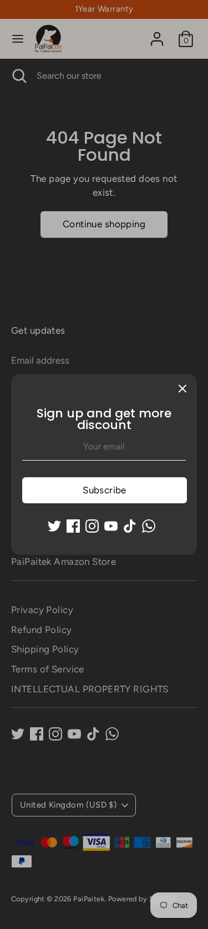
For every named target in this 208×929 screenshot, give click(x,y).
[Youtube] (111, 526)
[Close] (182, 388)
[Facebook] (73, 526)
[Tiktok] (129, 526)
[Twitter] (54, 526)
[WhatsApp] (148, 526)
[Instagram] (92, 526)
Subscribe (104, 490)
